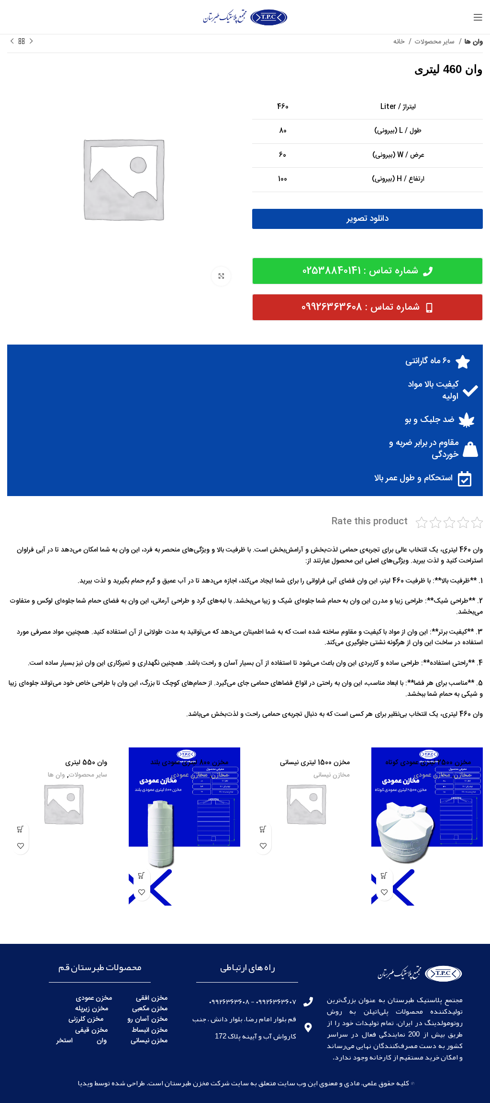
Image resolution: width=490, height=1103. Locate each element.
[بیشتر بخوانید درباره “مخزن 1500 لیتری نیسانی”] (263, 829)
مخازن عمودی (431, 775)
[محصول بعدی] (12, 41)
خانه (399, 42)
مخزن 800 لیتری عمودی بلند (189, 762)
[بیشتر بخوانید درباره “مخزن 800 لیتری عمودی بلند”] (142, 875)
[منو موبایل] (478, 17)
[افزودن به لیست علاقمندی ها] (384, 892)
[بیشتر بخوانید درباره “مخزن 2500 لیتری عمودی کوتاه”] (384, 875)
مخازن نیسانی (331, 775)
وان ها (474, 42)
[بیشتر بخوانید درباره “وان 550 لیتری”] (20, 829)
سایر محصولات (435, 42)
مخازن (462, 775)
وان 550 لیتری (86, 762)
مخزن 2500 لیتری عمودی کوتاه (428, 762)
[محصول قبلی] (31, 41)
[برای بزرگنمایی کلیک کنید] (221, 276)
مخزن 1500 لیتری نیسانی (315, 762)
